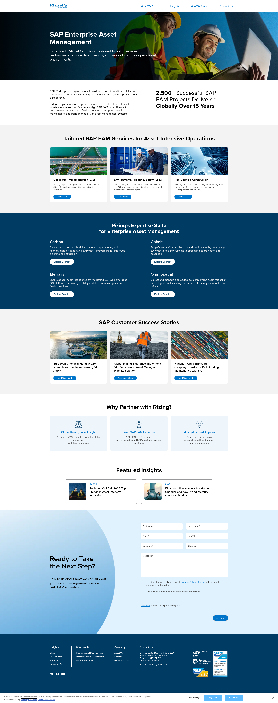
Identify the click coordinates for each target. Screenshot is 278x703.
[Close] (273, 698)
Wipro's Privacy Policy (193, 582)
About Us (118, 653)
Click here (145, 605)
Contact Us (226, 6)
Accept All (233, 698)
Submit (220, 618)
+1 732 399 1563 (151, 661)
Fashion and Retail (84, 660)
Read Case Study (65, 378)
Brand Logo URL (58, 6)
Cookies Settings (193, 698)
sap (67, 481)
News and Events (58, 664)
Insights (174, 6)
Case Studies (56, 657)
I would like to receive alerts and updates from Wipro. (173, 591)
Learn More (62, 196)
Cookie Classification (46, 700)
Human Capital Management (89, 653)
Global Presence (121, 660)
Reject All (213, 698)
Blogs (52, 653)
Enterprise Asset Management (90, 657)
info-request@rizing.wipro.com (153, 664)
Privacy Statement (29, 700)
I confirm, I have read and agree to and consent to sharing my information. (183, 583)
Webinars (54, 660)
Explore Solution (61, 261)
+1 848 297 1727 (154, 658)
